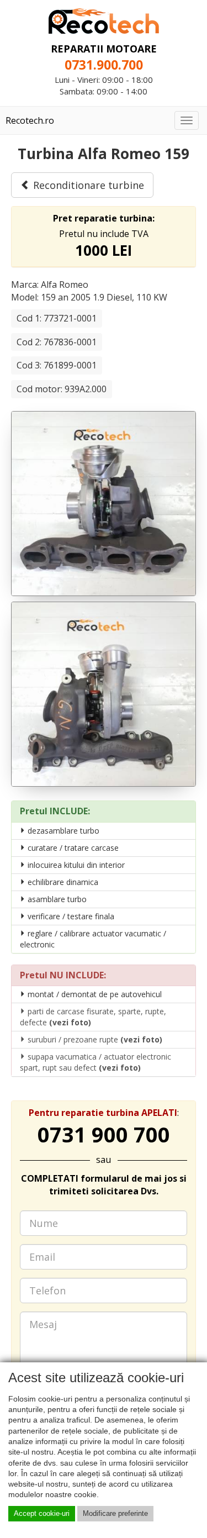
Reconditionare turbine (87, 185)
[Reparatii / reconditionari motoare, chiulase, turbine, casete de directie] (104, 19)
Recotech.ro (30, 120)
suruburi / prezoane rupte (93, 1039)
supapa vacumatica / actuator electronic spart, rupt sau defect (95, 1062)
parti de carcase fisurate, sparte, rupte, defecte (93, 1017)
